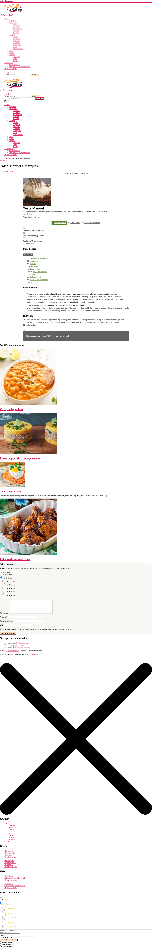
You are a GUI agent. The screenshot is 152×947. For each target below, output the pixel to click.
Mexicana (12, 827)
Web (1, 625)
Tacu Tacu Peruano (11, 491)
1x (24, 255)
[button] (24, 214)
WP (11, 654)
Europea (7, 833)
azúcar (35, 266)
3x (31, 255)
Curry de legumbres (11, 409)
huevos (33, 264)
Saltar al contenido (6, 1)
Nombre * (3, 935)
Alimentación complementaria (14, 878)
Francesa (12, 837)
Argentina (12, 825)
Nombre (3, 617)
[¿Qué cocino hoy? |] (14, 13)
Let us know (53, 336)
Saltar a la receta (70, 173)
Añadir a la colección (92, 223)
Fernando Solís (8, 171)
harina (37, 269)
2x (28, 255)
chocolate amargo (40, 258)
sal (34, 274)
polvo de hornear (40, 272)
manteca (34, 261)
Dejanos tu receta (10, 880)
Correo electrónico (7, 621)
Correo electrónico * (7, 937)
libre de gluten (9, 851)
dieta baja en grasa (10, 857)
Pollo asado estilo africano (15, 559)
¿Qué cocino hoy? (12, 651)
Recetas (8, 158)
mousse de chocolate (39, 280)
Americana (8, 823)
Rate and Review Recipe (9, 940)
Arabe (6, 831)
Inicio (2, 158)
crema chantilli (33, 282)
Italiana (11, 835)
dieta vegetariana (10, 853)
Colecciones (8, 876)
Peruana (12, 829)
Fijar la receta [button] (75, 223)
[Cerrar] (1, 897)
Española (12, 839)
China (6, 841)
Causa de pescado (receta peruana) (20, 458)
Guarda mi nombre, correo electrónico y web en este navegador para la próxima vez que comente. (37, 629)
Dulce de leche (36, 277)
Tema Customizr (32, 654)
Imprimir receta (82, 173)
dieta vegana (8, 855)
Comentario (5, 613)
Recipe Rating (5, 572)
